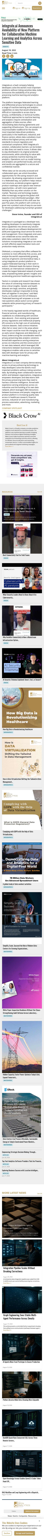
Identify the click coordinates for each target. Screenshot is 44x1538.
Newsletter (37, 8)
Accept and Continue (24, 1533)
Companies (23, 1516)
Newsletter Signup (32, 1511)
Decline (7, 1533)
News (10, 1516)
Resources (32, 1516)
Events (15, 1516)
